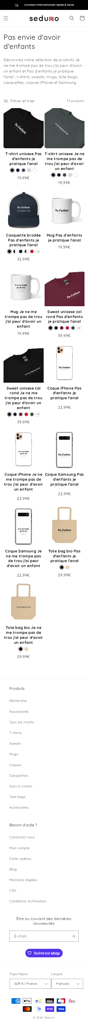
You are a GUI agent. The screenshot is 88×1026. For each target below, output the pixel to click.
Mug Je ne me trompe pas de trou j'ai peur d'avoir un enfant (23, 319)
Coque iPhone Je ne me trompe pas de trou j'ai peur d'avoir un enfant (23, 481)
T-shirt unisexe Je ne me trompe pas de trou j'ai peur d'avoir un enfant (64, 161)
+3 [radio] (37, 251)
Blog (13, 869)
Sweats (15, 743)
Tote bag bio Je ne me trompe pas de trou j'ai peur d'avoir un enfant (23, 634)
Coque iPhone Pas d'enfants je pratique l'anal (64, 393)
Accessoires (19, 807)
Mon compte (19, 848)
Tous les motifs (21, 722)
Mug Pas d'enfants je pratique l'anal (64, 237)
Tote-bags (17, 797)
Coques (15, 765)
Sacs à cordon (20, 786)
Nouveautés (19, 711)
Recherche (18, 701)
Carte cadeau (20, 858)
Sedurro (49, 1017)
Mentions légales (23, 880)
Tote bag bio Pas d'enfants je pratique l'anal (64, 556)
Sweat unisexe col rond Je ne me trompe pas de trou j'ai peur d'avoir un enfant (23, 398)
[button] (6, 18)
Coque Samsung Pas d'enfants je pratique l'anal (64, 479)
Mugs (13, 754)
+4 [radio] (78, 328)
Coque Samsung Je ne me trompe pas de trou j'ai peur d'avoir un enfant (23, 558)
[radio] (12, 170)
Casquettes (18, 775)
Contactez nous (22, 837)
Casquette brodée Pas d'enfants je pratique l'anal (23, 240)
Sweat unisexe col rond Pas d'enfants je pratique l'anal (64, 316)
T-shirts (15, 733)
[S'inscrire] (73, 936)
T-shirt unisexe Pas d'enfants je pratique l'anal (23, 158)
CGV (12, 890)
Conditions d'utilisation (27, 901)
